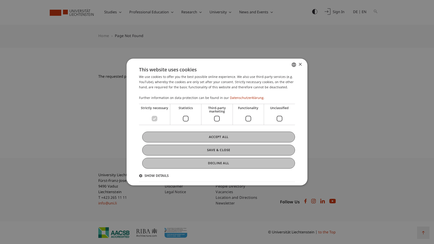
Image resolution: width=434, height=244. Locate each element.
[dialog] (217, 122)
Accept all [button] (219, 137)
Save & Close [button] (218, 150)
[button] (154, 175)
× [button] (300, 64)
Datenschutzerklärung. (247, 98)
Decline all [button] (218, 163)
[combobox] (294, 64)
